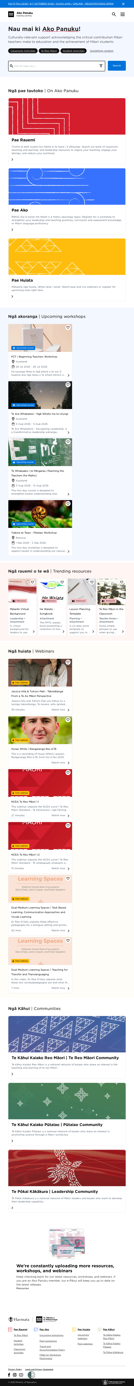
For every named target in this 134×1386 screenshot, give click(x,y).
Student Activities (73, 51)
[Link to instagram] (14, 1374)
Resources (22, 1288)
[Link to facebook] (9, 1374)
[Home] (20, 14)
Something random (101, 51)
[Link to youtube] (21, 1375)
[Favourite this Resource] (32, 582)
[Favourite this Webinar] (68, 662)
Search (117, 65)
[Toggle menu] (122, 14)
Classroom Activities (22, 51)
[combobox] (101, 66)
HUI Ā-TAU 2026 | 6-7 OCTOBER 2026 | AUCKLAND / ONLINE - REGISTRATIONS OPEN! (61, 3)
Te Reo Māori (49, 51)
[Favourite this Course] (68, 327)
